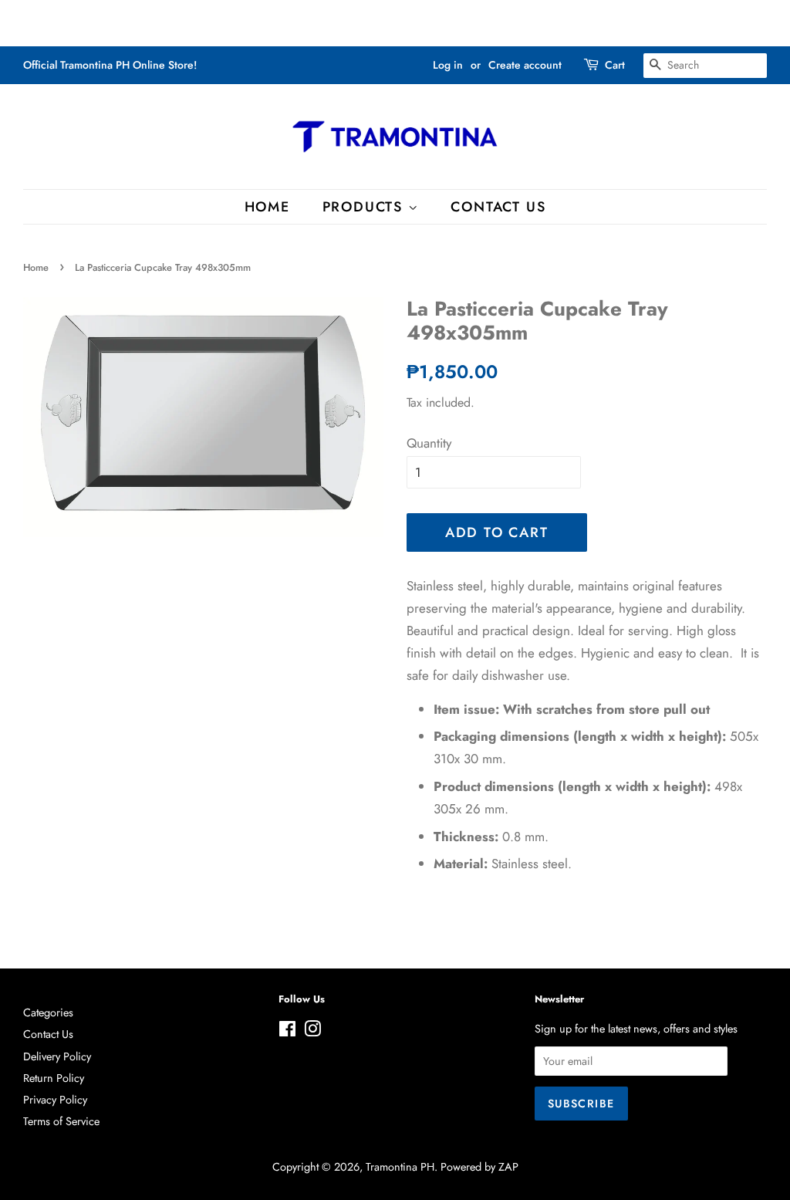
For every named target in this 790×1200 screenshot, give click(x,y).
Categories (48, 1012)
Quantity (429, 443)
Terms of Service (61, 1121)
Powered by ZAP (479, 1167)
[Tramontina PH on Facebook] (287, 1031)
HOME (267, 207)
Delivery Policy (57, 1056)
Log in (448, 65)
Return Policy (53, 1078)
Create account (525, 65)
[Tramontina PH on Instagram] (312, 1031)
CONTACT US (498, 207)
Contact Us (48, 1034)
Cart (615, 65)
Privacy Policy (55, 1099)
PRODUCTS (365, 207)
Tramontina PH (400, 1167)
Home (36, 267)
